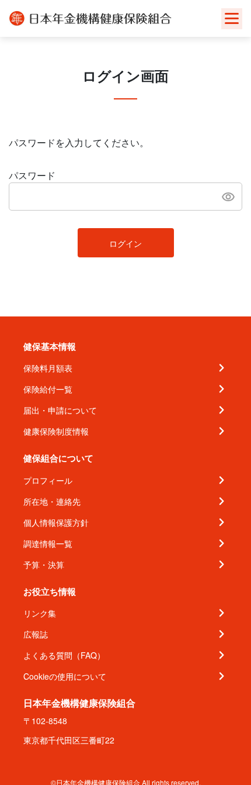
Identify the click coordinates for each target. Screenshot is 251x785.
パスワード (32, 175)
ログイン (125, 243)
